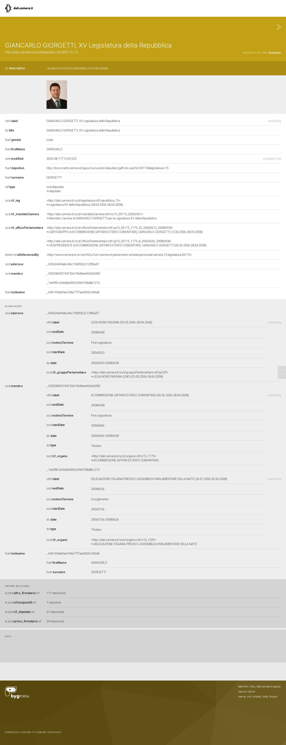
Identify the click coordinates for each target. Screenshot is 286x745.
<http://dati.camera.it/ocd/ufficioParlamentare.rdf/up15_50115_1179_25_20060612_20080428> (124, 230)
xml (249, 696)
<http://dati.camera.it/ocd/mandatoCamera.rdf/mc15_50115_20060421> (101, 216)
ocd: (12, 200)
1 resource (53, 602)
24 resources (55, 621)
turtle (265, 696)
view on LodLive (246, 691)
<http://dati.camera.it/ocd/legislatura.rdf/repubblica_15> (84, 202)
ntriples (257, 696)
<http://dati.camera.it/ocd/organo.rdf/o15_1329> (144, 542)
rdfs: (11, 121)
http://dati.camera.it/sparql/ (265, 686)
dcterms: (22, 254)
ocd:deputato (55, 189)
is (22, 593)
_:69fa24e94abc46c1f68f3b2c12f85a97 (72, 264)
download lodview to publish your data (33, 732)
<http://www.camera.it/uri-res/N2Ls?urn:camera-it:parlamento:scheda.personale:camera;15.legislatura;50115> (119, 254)
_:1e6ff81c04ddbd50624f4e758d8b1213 (73, 282)
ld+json (273, 696)
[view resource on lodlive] (279, 27)
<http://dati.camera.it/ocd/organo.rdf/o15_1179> (125, 458)
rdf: (10, 187)
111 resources (56, 593)
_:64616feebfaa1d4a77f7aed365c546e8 (72, 292)
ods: (14, 158)
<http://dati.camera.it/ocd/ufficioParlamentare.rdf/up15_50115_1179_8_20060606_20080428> (126, 243)
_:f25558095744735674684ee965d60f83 (73, 273)
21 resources (55, 612)
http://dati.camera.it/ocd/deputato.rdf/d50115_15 (41, 52)
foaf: (13, 140)
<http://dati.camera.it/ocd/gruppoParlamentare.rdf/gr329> (129, 374)
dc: (15, 68)
